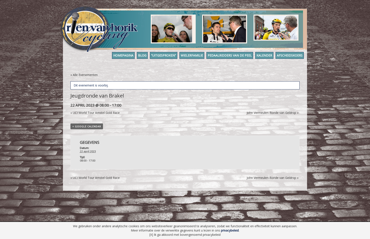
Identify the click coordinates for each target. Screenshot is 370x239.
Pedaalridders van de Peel (230, 55)
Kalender (264, 55)
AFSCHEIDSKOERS (290, 55)
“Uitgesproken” (163, 55)
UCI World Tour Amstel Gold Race (95, 113)
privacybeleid (230, 230)
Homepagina (123, 55)
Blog (142, 55)
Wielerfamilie (192, 55)
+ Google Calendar (86, 126)
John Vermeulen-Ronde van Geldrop (272, 113)
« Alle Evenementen (84, 75)
